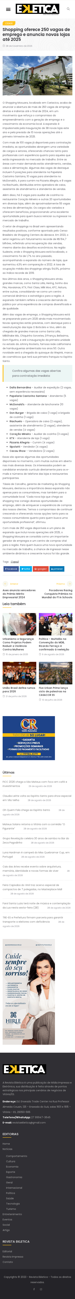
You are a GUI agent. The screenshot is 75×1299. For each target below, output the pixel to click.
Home (6, 1144)
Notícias (7, 1149)
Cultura (10, 1161)
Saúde (10, 1198)
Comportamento (16, 1156)
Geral (9, 1182)
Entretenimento (12, 1214)
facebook (11, 568)
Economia (12, 1166)
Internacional (14, 1188)
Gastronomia (14, 1177)
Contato (8, 1262)
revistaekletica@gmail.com (29, 1122)
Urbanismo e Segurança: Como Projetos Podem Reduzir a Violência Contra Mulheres (18, 644)
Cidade (9, 23)
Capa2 (15, 562)
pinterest (58, 568)
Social (6, 1225)
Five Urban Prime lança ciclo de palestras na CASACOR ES (53, 691)
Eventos (7, 1219)
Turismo (11, 1209)
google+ (42, 568)
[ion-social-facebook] (34, 1289)
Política (10, 1193)
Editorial (7, 1251)
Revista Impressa (13, 1256)
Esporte (10, 1172)
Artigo (6, 1230)
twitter (26, 568)
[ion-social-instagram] (41, 1289)
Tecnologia (13, 1203)
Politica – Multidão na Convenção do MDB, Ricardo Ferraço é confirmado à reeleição (54, 644)
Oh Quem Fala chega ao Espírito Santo (26, 810)
